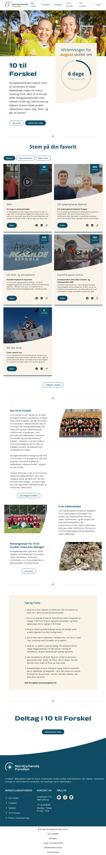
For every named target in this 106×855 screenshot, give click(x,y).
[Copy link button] (47, 225)
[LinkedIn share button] (42, 225)
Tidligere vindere (53, 385)
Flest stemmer (25, 158)
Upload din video (35, 123)
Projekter (46, 4)
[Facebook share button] (37, 225)
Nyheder (58, 4)
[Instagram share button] (65, 797)
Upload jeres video (53, 732)
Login (98, 4)
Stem (11, 225)
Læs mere (16, 123)
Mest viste (43, 158)
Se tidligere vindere (29, 495)
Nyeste (9, 158)
